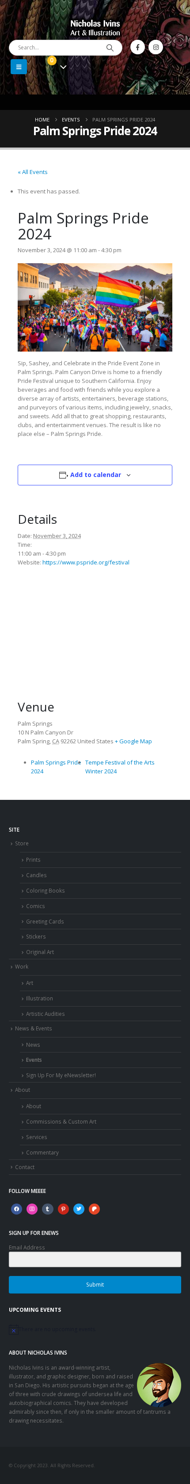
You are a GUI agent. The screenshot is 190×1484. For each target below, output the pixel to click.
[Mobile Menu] (19, 66)
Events (34, 1059)
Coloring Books (45, 890)
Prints (33, 859)
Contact (24, 1166)
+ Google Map (133, 741)
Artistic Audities (45, 1013)
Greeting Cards (45, 921)
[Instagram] (155, 47)
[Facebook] (137, 47)
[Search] (110, 47)
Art (29, 982)
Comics (35, 905)
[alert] (95, 1329)
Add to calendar (95, 474)
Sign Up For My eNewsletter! (61, 1075)
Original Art (40, 951)
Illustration (39, 998)
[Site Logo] (95, 27)
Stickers (36, 936)
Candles (36, 874)
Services (36, 1136)
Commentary (42, 1152)
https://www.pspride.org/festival (85, 562)
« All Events (33, 172)
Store (22, 843)
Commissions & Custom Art (61, 1121)
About (22, 1089)
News (33, 1044)
